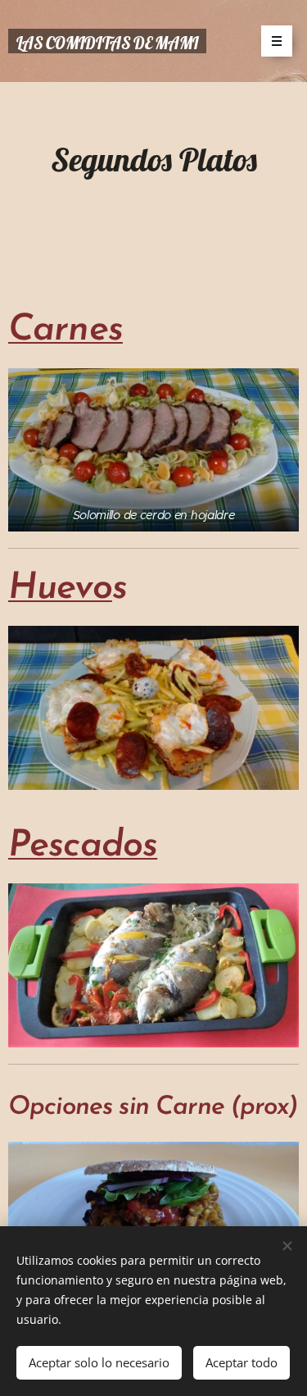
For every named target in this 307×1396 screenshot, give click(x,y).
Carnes (65, 330)
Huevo (60, 588)
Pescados (82, 846)
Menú (276, 41)
